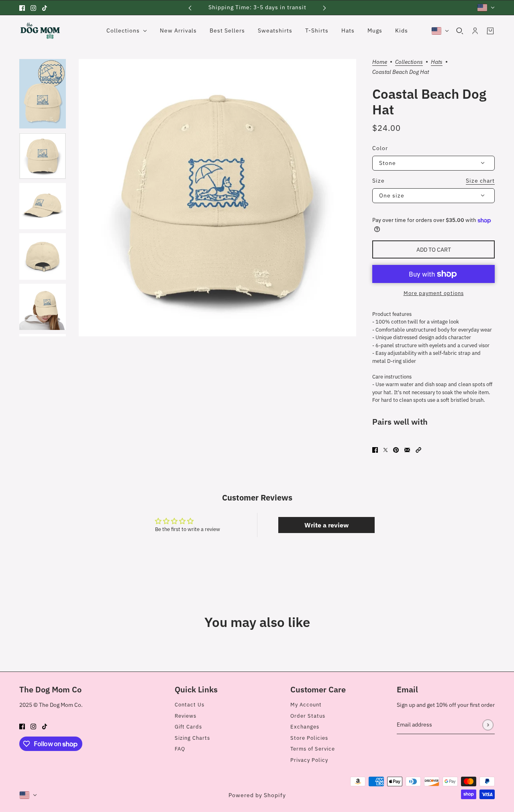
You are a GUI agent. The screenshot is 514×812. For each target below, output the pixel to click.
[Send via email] (407, 450)
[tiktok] (45, 7)
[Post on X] (385, 450)
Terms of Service (312, 748)
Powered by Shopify (257, 795)
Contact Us (189, 704)
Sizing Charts (192, 738)
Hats (437, 62)
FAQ (180, 748)
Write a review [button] (326, 525)
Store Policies (309, 738)
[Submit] (487, 724)
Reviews (185, 715)
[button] (418, 450)
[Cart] (490, 30)
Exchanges (304, 726)
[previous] (190, 7)
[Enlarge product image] (217, 197)
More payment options (434, 293)
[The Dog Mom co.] (40, 31)
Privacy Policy (309, 760)
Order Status (307, 715)
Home (379, 62)
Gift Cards (188, 726)
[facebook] (22, 7)
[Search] (459, 30)
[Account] (475, 30)
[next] (324, 7)
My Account (306, 704)
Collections (409, 62)
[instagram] (33, 7)
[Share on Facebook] (375, 450)
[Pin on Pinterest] (396, 450)
